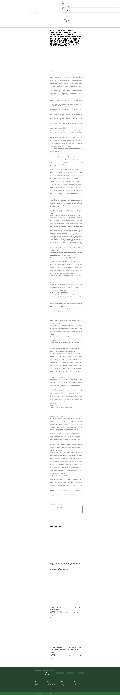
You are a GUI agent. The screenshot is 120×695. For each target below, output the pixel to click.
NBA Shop (63, 8)
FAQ (62, 12)
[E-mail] (51, 510)
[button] (90, 14)
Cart (67, 10)
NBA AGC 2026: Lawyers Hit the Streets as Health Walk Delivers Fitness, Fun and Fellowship (65, 564)
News (63, 3)
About (63, 2)
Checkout (67, 11)
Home (63, 1)
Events (63, 4)
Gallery (63, 7)
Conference (68, 6)
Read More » (52, 571)
